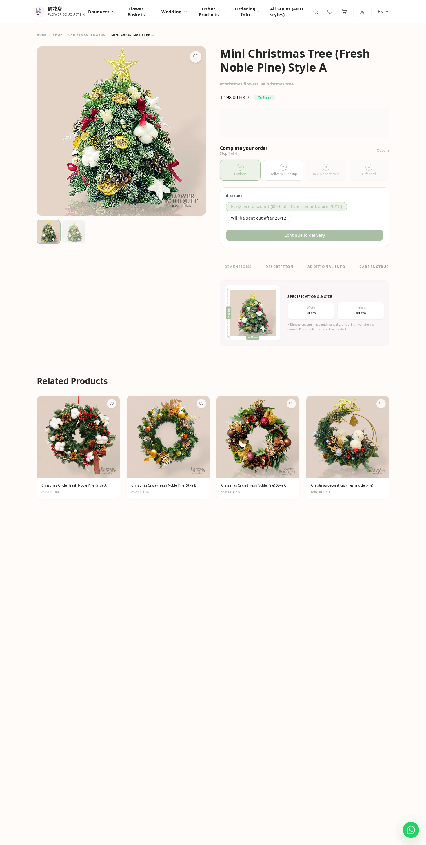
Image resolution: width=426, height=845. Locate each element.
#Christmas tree (277, 84)
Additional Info (326, 266)
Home (42, 35)
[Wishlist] (330, 12)
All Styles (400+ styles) (287, 11)
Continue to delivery (304, 235)
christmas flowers (86, 35)
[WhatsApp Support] (411, 830)
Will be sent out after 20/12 (258, 218)
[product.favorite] (111, 403)
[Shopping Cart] (344, 12)
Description (279, 266)
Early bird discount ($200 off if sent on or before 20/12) (286, 206)
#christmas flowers (239, 84)
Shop (57, 35)
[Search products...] (316, 12)
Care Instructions (380, 266)
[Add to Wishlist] (195, 57)
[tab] (240, 170)
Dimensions (238, 266)
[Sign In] (362, 12)
